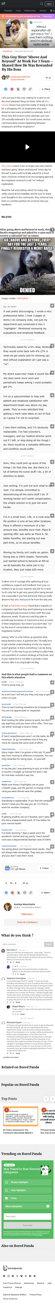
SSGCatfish (22, 298)
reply (18, 962)
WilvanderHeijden (14, 1022)
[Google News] (35, 1276)
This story (7, 166)
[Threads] (26, 1276)
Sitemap (18, 1287)
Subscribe (27, 1225)
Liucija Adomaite (17, 80)
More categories (14, 1206)
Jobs (49, 1283)
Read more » (27, 914)
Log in (49, 4)
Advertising (29, 1283)
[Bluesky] (21, 1276)
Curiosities (7, 51)
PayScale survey (19, 605)
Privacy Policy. (38, 1235)
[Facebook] (4, 1276)
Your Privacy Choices (12, 1283)
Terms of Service (10, 1299)
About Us (40, 1283)
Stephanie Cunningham (16, 978)
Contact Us (7, 1287)
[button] (46, 1098)
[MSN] (30, 1276)
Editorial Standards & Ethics (14, 1295)
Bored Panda (12, 1268)
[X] (17, 1276)
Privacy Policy (35, 1295)
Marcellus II (12, 950)
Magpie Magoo (18, 1006)
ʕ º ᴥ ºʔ (15, 966)
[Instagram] (8, 1276)
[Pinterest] (13, 1276)
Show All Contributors (27, 922)
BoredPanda (15, 3)
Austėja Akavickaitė (18, 77)
